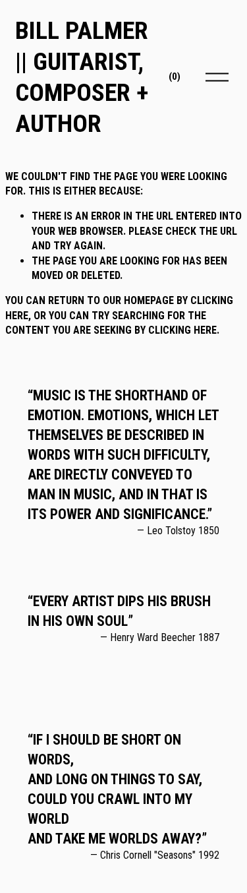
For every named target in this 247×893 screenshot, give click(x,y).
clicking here (182, 330)
